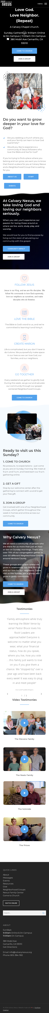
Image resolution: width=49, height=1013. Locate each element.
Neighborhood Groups (14, 889)
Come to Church (11, 895)
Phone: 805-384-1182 (13, 955)
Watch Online (11, 903)
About (6, 875)
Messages (8, 878)
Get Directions (10, 947)
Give (5, 886)
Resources (8, 884)
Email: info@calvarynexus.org (17, 952)
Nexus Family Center (13, 892)
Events (6, 881)
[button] (42, 3)
